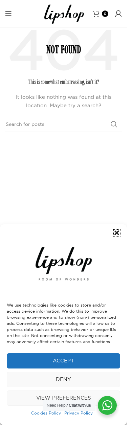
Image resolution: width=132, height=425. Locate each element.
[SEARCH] (114, 124)
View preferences (63, 398)
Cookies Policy (46, 413)
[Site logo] (64, 13)
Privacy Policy (78, 413)
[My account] (118, 13)
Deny (63, 379)
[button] (116, 232)
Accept (63, 360)
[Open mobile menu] (8, 13)
